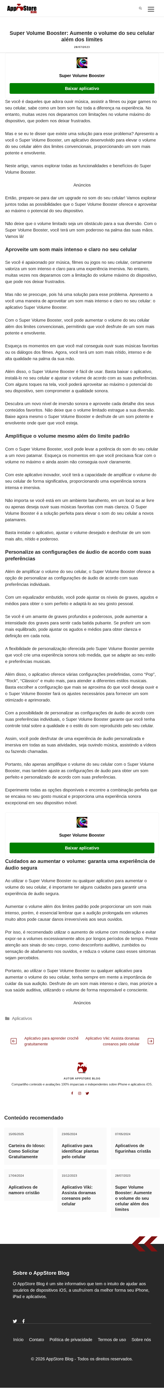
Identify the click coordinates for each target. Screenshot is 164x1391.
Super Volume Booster (82, 75)
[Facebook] (23, 1321)
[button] (140, 8)
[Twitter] (15, 1321)
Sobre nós (141, 1339)
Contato (36, 1339)
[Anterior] (13, 1041)
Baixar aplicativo (82, 88)
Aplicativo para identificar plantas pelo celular (80, 1151)
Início (18, 1339)
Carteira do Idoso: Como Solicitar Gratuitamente (27, 1151)
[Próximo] (151, 1041)
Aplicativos (22, 1018)
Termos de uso (112, 1339)
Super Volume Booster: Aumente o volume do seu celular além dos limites (133, 1198)
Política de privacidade (71, 1339)
